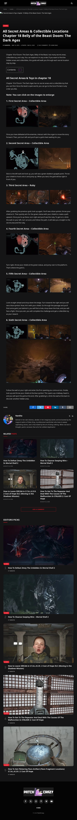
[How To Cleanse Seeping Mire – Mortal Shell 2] (57, 448)
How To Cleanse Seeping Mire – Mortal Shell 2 (54, 461)
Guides (6, 25)
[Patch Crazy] (38, 3)
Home (38, 808)
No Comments (43, 45)
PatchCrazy (40, 813)
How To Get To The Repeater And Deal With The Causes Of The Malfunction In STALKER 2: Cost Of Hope (55, 495)
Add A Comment (38, 509)
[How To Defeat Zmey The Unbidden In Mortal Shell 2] (20, 448)
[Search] (71, 3)
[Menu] (5, 3)
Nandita (7, 45)
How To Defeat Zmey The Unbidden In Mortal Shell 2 (19, 461)
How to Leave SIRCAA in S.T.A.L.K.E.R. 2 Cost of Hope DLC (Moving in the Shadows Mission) (19, 493)
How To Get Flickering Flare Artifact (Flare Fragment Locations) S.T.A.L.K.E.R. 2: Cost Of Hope (36, 770)
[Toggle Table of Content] (19, 70)
